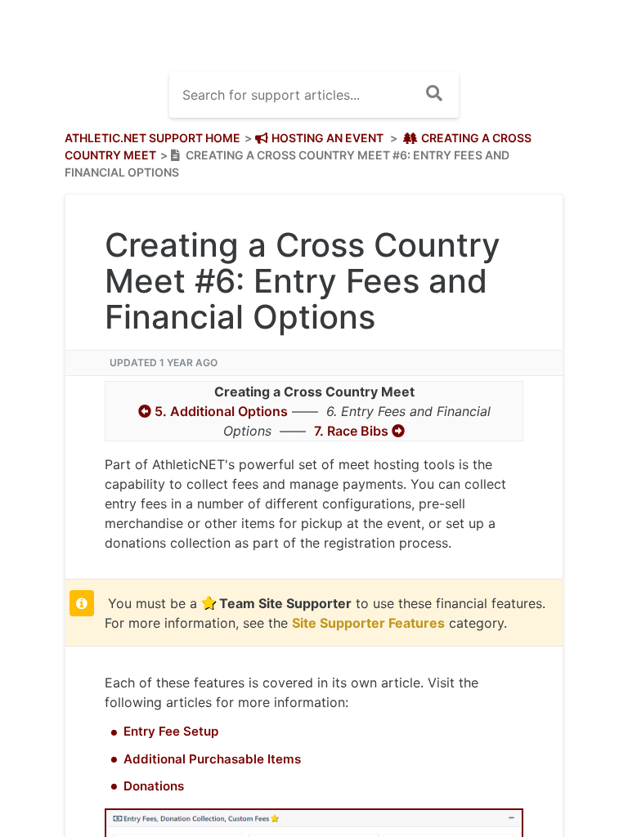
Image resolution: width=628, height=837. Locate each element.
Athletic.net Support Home (152, 138)
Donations (153, 786)
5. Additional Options (213, 411)
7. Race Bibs (359, 431)
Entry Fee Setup (170, 731)
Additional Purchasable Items (212, 759)
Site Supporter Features (368, 623)
